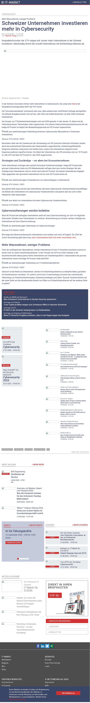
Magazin (5, 663)
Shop (4, 669)
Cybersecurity (9, 14)
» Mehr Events (35, 525)
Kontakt (48, 660)
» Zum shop (53, 627)
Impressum (49, 682)
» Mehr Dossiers (80, 525)
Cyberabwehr (7, 449)
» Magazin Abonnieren (59, 621)
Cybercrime (18, 449)
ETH (48, 449)
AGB (46, 686)
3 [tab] (22, 559)
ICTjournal (6, 686)
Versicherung (39, 449)
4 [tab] (24, 559)
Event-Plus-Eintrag (52, 663)
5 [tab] (26, 559)
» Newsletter (54, 632)
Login (47, 666)
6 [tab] (28, 559)
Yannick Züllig (10, 36)
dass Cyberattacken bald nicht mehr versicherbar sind (54, 237)
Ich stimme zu (68, 693)
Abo (3, 666)
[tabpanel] (23, 537)
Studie (74, 104)
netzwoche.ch (7, 682)
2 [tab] (20, 559)
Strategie (28, 449)
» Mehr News (38, 464)
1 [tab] (18, 559)
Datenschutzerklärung (17, 699)
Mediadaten (6, 660)
